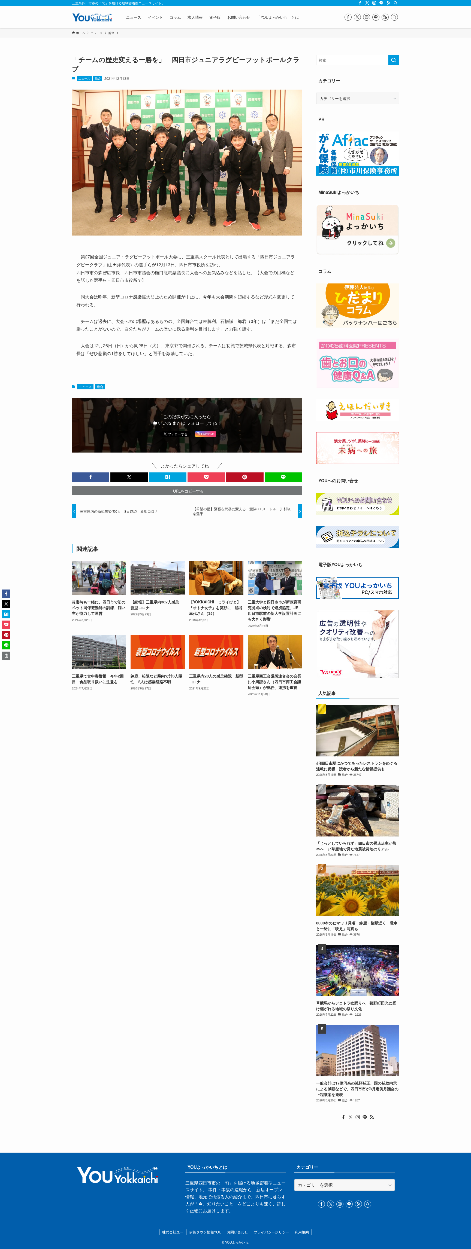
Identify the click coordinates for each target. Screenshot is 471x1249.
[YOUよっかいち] (92, 17)
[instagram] (374, 3)
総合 (98, 78)
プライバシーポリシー (271, 1232)
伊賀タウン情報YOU (205, 1232)
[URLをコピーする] (6, 656)
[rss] (388, 3)
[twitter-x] (367, 3)
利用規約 (302, 1232)
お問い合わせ (237, 1232)
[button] (90, 477)
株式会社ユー (172, 1232)
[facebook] (360, 3)
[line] (381, 3)
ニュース (84, 78)
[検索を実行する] (393, 60)
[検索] (395, 3)
